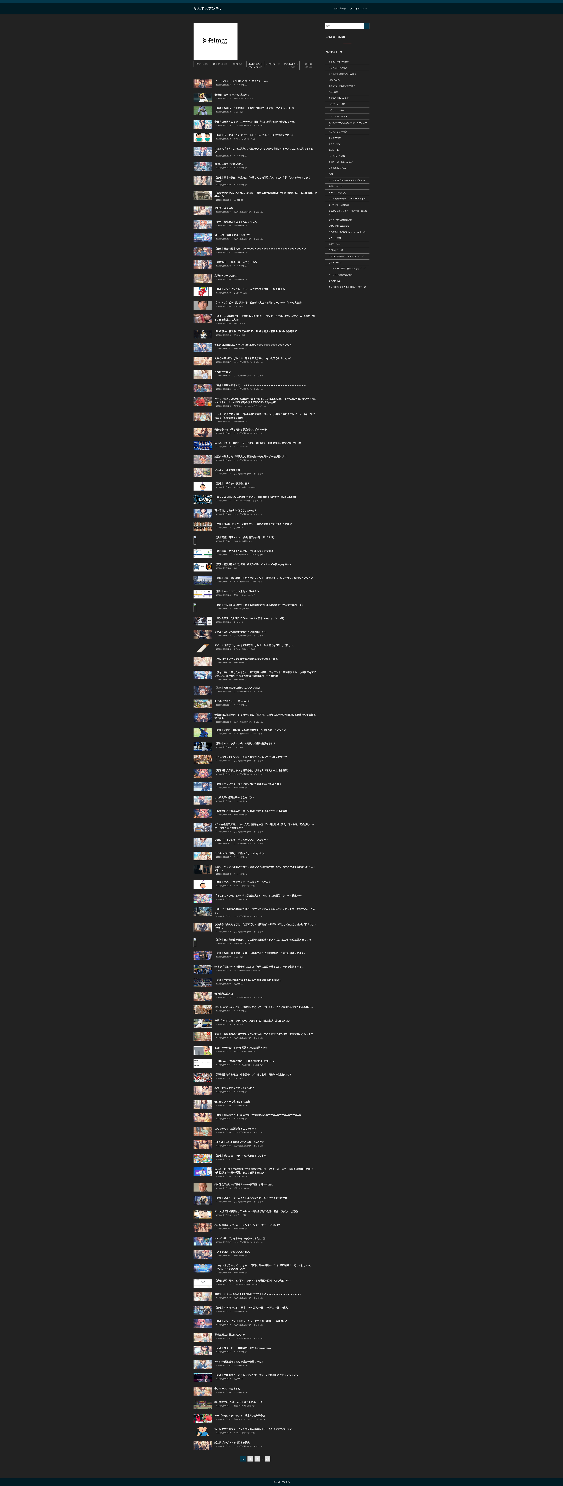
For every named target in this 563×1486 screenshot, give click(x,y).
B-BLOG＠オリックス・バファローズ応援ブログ (348, 249)
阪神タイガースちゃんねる (341, 199)
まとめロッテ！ (336, 180)
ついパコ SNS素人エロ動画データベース (347, 323)
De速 (331, 211)
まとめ (308, 102)
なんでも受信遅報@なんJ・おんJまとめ (347, 268)
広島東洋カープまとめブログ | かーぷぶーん (348, 160)
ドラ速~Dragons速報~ (339, 98)
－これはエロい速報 (338, 104)
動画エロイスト (291, 102)
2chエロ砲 (333, 129)
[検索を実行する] (366, 62)
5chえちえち (334, 116)
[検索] (367, 38)
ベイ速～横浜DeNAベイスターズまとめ (347, 217)
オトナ (220, 100)
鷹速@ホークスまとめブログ (342, 122)
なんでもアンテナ (208, 45)
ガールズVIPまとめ (337, 229)
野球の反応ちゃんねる (339, 135)
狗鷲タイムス (335, 281)
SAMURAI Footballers (339, 262)
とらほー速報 (335, 174)
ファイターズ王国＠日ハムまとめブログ (347, 305)
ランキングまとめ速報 (339, 241)
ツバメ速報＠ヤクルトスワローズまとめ (347, 235)
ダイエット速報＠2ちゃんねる (342, 110)
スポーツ (273, 100)
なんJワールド (335, 299)
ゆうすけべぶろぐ (337, 147)
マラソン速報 (335, 275)
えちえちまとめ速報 (338, 168)
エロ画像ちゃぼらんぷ (255, 102)
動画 (237, 100)
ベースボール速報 (337, 192)
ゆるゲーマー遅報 (337, 141)
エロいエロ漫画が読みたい (341, 311)
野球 (202, 100)
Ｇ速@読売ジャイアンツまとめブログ (346, 293)
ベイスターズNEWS (338, 153)
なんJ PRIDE (334, 317)
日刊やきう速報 (336, 287)
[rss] (364, 38)
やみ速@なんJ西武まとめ (340, 256)
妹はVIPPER (334, 186)
